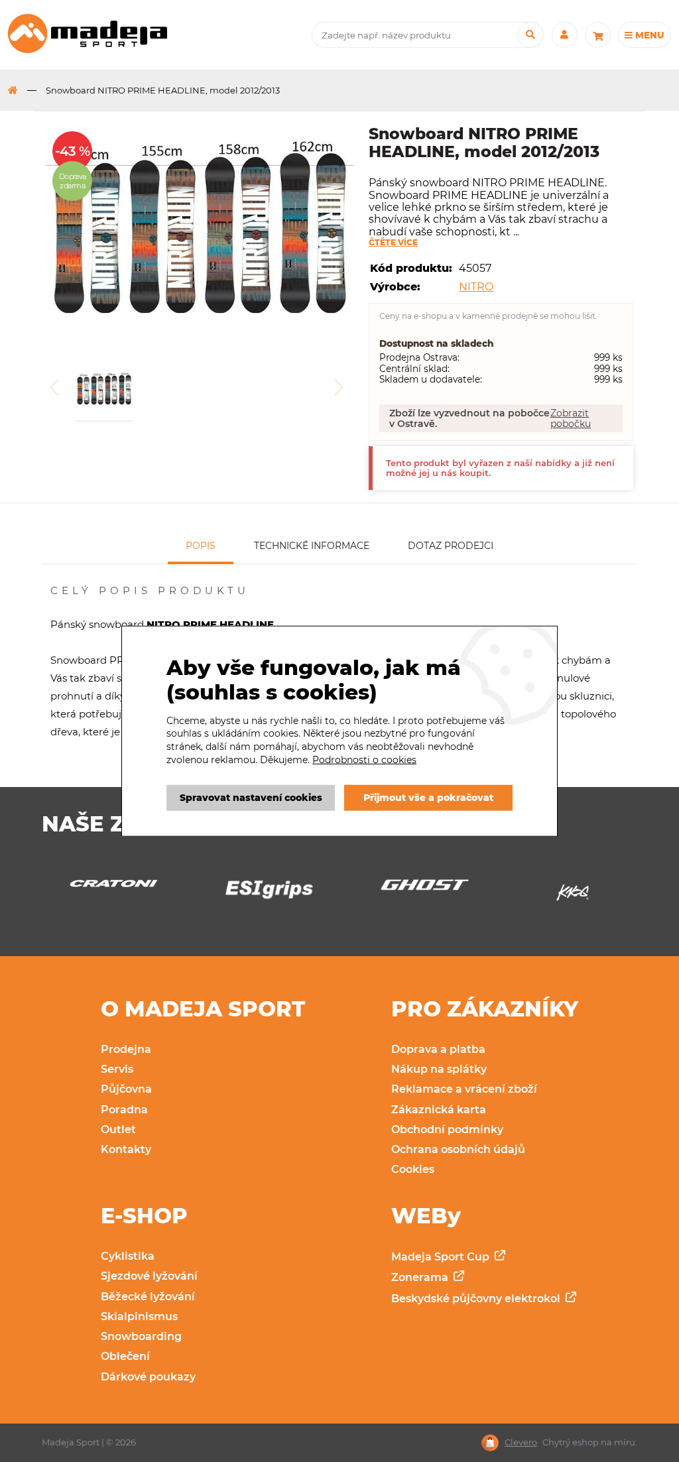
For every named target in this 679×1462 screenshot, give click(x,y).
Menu (648, 35)
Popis (201, 546)
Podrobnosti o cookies (364, 759)
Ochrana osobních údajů (458, 1149)
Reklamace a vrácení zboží (464, 1089)
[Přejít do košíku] (598, 35)
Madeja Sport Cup (441, 1256)
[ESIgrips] (123, 892)
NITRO (476, 286)
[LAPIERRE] (589, 896)
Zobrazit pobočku (570, 418)
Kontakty (126, 1149)
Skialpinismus (139, 1316)
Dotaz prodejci (450, 546)
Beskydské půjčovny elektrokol (477, 1298)
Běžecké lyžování (148, 1296)
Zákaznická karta (438, 1109)
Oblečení (125, 1356)
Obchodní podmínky (447, 1129)
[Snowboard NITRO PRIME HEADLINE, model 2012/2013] (200, 229)
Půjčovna (126, 1089)
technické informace (311, 546)
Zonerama (421, 1277)
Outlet (118, 1129)
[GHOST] (279, 888)
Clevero (521, 1442)
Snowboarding (141, 1336)
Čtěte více (393, 242)
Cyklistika (127, 1256)
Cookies (412, 1169)
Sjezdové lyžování (149, 1276)
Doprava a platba (438, 1049)
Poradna (124, 1109)
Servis (117, 1069)
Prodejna (126, 1049)
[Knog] (434, 896)
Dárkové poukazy (148, 1377)
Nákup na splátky (439, 1069)
